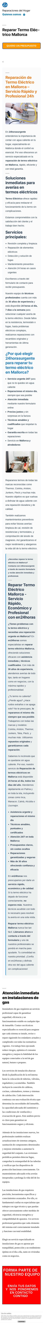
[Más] (24, 14)
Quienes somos (11, 14)
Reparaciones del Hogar (16, 10)
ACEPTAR (21, 1321)
